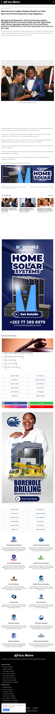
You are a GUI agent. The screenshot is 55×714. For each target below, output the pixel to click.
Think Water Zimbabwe (41, 623)
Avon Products (40, 387)
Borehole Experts (14, 375)
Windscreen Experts (40, 379)
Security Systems (14, 391)
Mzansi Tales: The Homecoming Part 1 (12, 367)
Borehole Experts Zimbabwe (13, 545)
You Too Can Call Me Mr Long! (10, 363)
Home (2, 7)
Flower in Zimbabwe (8, 669)
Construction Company (8, 693)
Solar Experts (14, 379)
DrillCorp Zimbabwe (13, 641)
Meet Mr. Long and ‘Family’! (10, 360)
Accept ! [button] (6, 710)
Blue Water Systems (13, 623)
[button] (53, 2)
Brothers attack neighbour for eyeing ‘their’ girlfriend (18, 353)
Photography (40, 391)
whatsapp (41, 403)
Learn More (11, 707)
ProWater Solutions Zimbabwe (41, 545)
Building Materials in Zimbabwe (10, 682)
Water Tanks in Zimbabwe (9, 696)
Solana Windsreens (14, 584)
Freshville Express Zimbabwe (41, 563)
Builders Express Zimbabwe (41, 641)
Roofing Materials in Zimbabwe (10, 700)
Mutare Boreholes (40, 383)
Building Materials (7, 687)
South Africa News (9, 7)
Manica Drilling (14, 387)
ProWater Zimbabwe (8, 667)
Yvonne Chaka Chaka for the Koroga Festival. (14, 356)
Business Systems (40, 395)
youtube (42, 406)
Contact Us (35, 708)
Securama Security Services (9, 677)
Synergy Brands (14, 602)
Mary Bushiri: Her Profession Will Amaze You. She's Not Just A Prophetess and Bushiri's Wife (45, 209)
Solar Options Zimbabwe (9, 675)
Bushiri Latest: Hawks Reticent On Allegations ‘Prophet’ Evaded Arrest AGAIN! (9, 209)
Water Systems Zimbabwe (9, 673)
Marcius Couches (15, 383)
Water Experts (40, 375)
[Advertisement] (27, 49)
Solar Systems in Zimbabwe (9, 698)
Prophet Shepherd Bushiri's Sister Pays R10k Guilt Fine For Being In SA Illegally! (26, 209)
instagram (15, 406)
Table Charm (15, 395)
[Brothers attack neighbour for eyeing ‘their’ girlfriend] (27, 345)
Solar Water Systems (8, 691)
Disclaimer (28, 708)
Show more (50, 195)
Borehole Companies (8, 689)
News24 (10, 128)
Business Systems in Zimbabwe (10, 702)
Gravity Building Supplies (14, 563)
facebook (15, 403)
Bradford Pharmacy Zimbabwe (41, 584)
